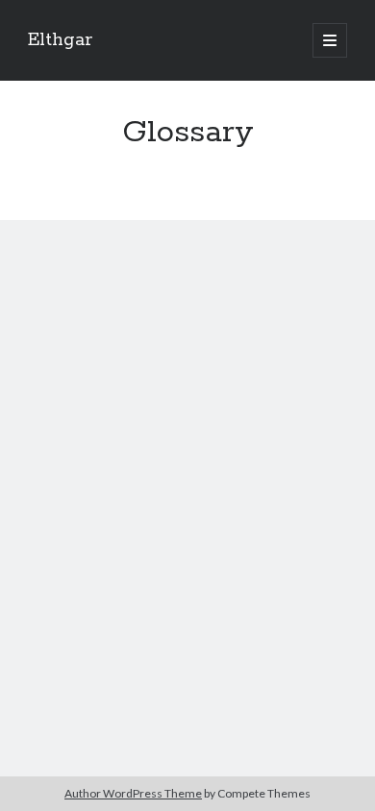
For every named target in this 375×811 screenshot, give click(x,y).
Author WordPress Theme (133, 793)
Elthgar (60, 40)
